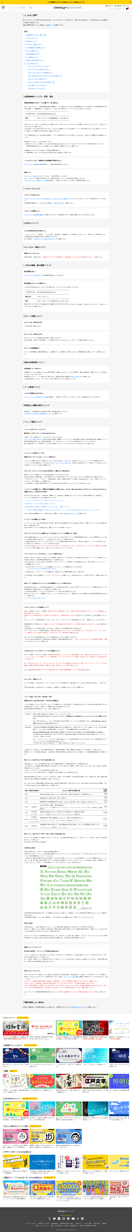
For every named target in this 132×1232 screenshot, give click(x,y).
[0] (127, 9)
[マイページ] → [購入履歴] (71, 976)
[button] (2, 2)
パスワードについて (31, 38)
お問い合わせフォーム (78, 1007)
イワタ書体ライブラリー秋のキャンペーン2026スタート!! (66, 2)
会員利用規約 (54, 1223)
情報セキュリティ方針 (44, 1223)
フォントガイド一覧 (29, 1045)
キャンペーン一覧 (22, 1017)
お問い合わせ (96, 1223)
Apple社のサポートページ (71, 513)
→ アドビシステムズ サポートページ (35, 598)
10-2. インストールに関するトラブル (38, 69)
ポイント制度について (32, 50)
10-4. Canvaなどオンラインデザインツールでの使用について (45, 75)
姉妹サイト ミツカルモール (42, 1225)
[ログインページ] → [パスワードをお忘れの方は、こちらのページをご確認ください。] (48, 198)
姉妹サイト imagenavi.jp (57, 1225)
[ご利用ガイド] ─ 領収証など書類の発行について (38, 413)
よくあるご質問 (87, 1223)
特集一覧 (12, 1071)
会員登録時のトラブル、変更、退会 (36, 35)
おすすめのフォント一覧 (29, 1098)
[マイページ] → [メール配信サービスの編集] (36, 180)
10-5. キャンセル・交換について (37, 79)
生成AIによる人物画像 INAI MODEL (88, 1225)
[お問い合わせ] (58, 203)
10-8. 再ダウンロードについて (36, 88)
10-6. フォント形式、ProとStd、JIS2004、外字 (41, 82)
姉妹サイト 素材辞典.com (71, 1225)
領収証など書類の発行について (35, 60)
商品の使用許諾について (33, 54)
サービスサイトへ (49, 1177)
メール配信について (31, 57)
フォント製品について (32, 63)
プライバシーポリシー (31, 1223)
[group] (16, 1030)
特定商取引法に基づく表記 (66, 1223)
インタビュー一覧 (34, 1126)
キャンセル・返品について (33, 44)
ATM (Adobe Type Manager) (87, 734)
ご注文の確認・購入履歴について (35, 47)
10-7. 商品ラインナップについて (37, 85)
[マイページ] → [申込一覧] (31, 275)
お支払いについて (31, 41)
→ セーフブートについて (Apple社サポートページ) (41, 568)
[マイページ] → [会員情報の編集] (33, 164)
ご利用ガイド (49, 25)
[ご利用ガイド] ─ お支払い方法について (44, 239)
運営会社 (104, 1223)
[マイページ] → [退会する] (31, 176)
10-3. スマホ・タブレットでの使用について (40, 72)
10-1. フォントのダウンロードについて (39, 66)
